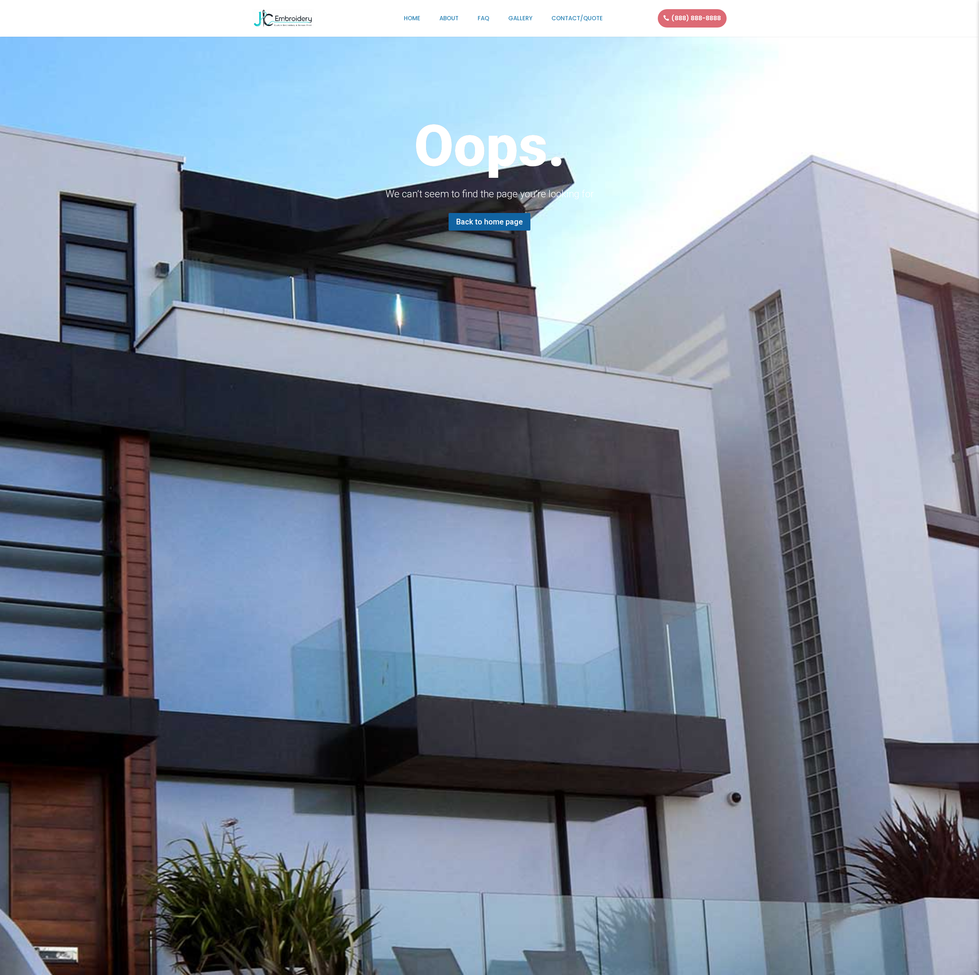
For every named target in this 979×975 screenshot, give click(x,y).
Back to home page (489, 221)
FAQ (483, 18)
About (449, 18)
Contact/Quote (577, 18)
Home (412, 18)
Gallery (520, 18)
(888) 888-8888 (696, 18)
